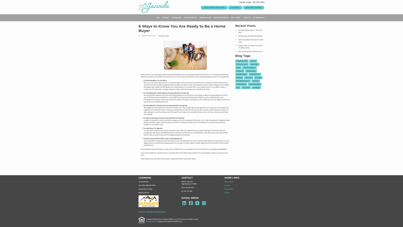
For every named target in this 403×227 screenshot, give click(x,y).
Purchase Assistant (190, 17)
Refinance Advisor (205, 17)
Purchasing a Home (164, 35)
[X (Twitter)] (197, 203)
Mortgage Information (221, 17)
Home (158, 17)
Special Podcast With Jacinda (214, 8)
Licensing (227, 185)
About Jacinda (235, 17)
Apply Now (165, 17)
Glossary (227, 193)
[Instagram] (204, 203)
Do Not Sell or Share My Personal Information (152, 212)
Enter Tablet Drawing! (253, 8)
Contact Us (246, 17)
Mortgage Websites (152, 221)
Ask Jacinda (235, 8)
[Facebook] (191, 203)
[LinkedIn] (184, 203)
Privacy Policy (228, 189)
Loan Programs (176, 17)
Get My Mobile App (258, 17)
